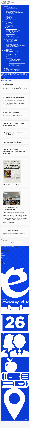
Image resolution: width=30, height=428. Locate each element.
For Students (9, 58)
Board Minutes (9, 22)
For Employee (12, 64)
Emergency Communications (12, 8)
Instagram (4, 263)
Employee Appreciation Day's (12, 11)
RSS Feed (5, 240)
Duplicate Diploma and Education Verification (16, 53)
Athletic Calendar (10, 36)
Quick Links (5, 251)
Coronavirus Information (11, 56)
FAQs (7, 66)
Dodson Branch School (11, 32)
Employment (9, 18)
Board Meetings (9, 23)
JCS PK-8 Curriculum (11, 54)
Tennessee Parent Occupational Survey (14, 12)
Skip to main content (5, 1)
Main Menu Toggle (5, 3)
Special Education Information (13, 46)
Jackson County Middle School (13, 30)
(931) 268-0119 (25, 247)
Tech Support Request (14, 60)
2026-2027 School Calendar (12, 51)
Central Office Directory (11, 40)
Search (4, 78)
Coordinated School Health (12, 44)
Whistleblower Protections (15, 65)
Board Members (9, 25)
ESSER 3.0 (8, 55)
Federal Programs (10, 41)
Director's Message (10, 7)
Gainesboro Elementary (11, 29)
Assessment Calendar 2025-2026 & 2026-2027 (16, 10)
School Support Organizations (12, 37)
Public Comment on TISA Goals (13, 69)
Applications (9, 17)
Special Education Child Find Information (15, 45)
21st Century (9, 49)
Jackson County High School (12, 31)
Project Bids (9, 16)
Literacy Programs (10, 43)
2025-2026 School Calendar (15, 59)
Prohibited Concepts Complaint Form (17, 63)
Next (19, 242)
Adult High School (10, 34)
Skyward (3, 255)
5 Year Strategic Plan (10, 14)
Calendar (8, 35)
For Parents (11, 61)
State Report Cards (10, 13)
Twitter (4, 262)
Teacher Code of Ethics (11, 19)
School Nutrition (9, 47)
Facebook (4, 261)
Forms (2, 253)
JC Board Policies (10, 26)
